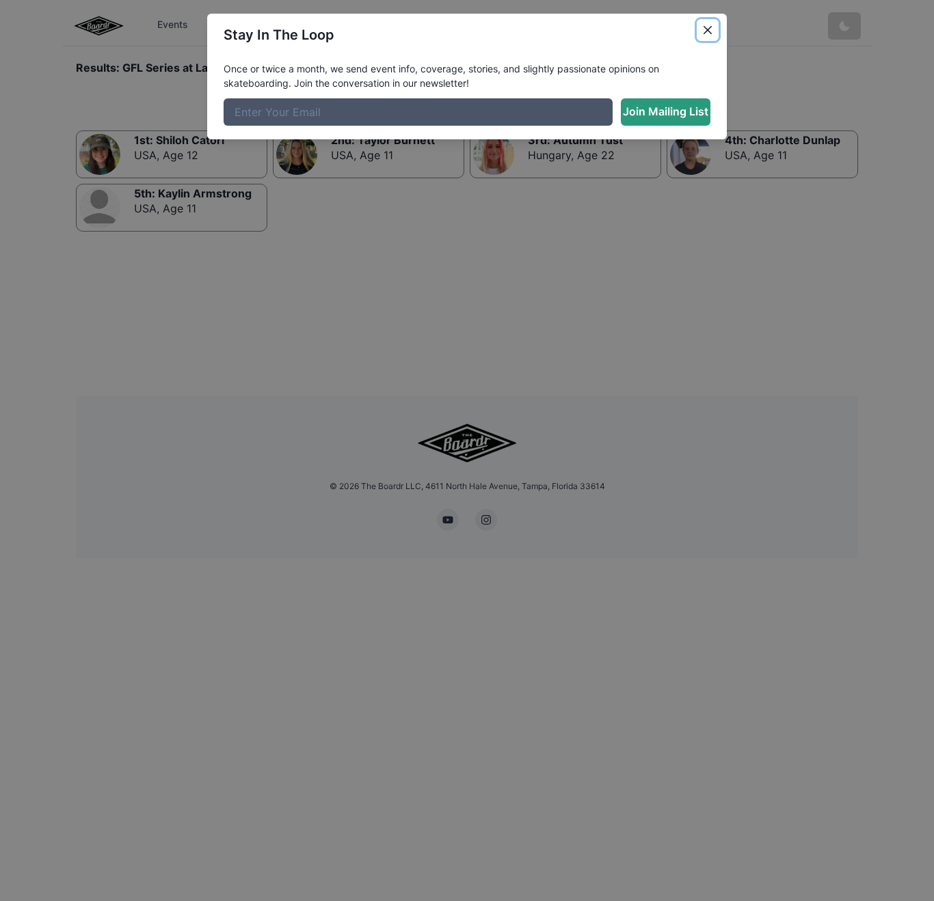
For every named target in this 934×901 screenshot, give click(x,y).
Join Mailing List (665, 111)
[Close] (708, 30)
